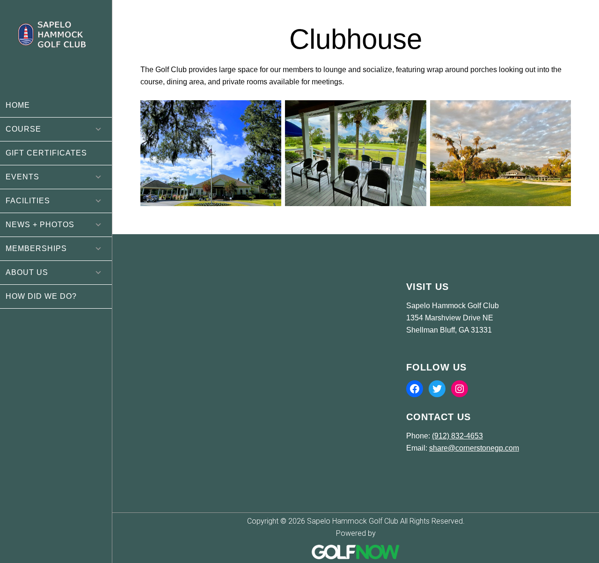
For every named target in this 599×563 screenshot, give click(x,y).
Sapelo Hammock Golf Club (56, 47)
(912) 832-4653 (457, 436)
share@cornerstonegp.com (474, 448)
